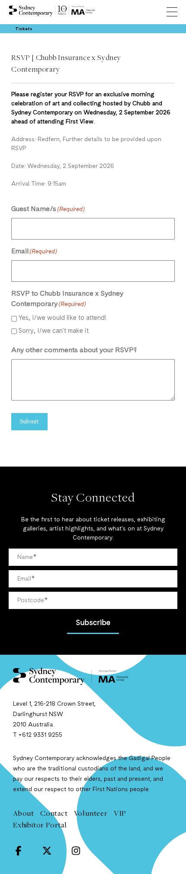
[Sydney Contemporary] (93, 676)
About (23, 813)
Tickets (23, 29)
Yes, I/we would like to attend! (62, 318)
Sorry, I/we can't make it (54, 331)
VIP (120, 813)
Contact (54, 813)
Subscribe (93, 623)
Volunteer (91, 813)
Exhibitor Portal (40, 825)
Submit (29, 420)
